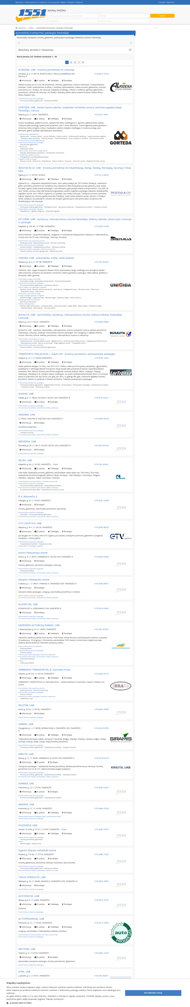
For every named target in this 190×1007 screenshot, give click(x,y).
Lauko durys (58, 289)
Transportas (43, 2)
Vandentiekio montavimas (55, 153)
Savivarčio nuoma (79, 161)
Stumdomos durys (27, 291)
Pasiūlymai (70, 2)
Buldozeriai (37, 161)
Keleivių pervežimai (27, 663)
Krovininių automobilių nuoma (74, 341)
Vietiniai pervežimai (51, 101)
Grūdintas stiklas (47, 306)
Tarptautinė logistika (53, 211)
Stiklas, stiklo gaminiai (26, 304)
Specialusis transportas (66, 207)
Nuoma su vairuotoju (58, 243)
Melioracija (23, 147)
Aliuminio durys (25, 289)
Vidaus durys (39, 291)
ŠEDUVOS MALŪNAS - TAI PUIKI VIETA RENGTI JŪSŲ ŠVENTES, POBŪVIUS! (75, 43)
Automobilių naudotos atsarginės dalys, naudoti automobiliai (40, 816)
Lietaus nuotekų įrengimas (97, 136)
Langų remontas (38, 298)
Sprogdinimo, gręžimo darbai (29, 155)
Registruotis (170, 2)
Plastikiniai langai (63, 298)
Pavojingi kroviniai (50, 207)
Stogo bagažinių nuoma (62, 343)
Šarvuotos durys (84, 289)
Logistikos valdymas (37, 211)
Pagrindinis (19, 2)
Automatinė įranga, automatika (29, 279)
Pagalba (63, 2)
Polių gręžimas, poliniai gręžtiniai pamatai (34, 157)
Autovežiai (23, 514)
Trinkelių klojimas (47, 138)
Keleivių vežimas (26, 247)
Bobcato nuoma (25, 161)
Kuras (21, 841)
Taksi (21, 661)
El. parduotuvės (53, 2)
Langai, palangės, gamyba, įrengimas (31, 295)
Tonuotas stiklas (49, 308)
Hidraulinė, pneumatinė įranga (29, 293)
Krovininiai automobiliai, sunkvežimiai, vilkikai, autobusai (38, 408)
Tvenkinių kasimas (61, 138)
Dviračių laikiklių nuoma (42, 341)
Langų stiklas (72, 306)
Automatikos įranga (27, 281)
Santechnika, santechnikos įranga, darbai (33, 151)
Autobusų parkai (26, 648)
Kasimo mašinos (57, 161)
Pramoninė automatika (63, 281)
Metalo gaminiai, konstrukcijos (29, 300)
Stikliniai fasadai (26, 308)
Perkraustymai (67, 385)
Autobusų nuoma (26, 243)
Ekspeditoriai (24, 211)
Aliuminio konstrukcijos (28, 302)
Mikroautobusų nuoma (41, 243)
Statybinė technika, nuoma (95, 161)
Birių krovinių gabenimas (28, 144)
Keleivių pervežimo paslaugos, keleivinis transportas (37, 249)
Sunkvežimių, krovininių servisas (52, 490)
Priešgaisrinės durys (70, 289)
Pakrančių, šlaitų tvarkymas (30, 138)
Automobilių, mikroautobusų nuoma (31, 241)
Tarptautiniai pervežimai (83, 207)
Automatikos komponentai (44, 281)
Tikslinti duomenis (31, 2)
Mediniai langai (50, 298)
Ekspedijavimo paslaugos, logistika (31, 209)
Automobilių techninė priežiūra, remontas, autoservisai (38, 481)
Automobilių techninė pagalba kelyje (31, 140)
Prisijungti (161, 2)
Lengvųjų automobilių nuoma (96, 341)
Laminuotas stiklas (60, 306)
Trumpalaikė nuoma (79, 343)
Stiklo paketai (38, 308)
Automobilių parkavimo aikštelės (30, 646)
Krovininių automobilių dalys (30, 490)
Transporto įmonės (100, 207)
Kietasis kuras (36, 844)
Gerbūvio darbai (36, 136)
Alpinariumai (24, 136)
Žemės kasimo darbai (96, 138)
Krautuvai (68, 161)
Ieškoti (162, 15)
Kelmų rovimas (62, 136)
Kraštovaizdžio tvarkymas (77, 136)
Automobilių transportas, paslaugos (31, 99)
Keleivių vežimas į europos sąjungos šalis (34, 251)
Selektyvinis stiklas (95, 306)
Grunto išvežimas (49, 136)
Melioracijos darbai (26, 149)
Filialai (55, 464)
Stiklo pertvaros (75, 298)
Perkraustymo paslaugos (81, 385)
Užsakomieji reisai (56, 251)
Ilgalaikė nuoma (56, 341)
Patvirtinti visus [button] (153, 993)
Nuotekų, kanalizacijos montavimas (32, 153)
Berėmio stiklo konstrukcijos (42, 289)
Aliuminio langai (25, 298)
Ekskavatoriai (46, 161)
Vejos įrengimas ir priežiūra (78, 138)
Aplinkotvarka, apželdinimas (29, 134)
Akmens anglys (25, 844)
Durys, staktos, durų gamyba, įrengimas (32, 287)
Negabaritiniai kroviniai (52, 385)
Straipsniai (79, 2)
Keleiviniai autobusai (27, 659)
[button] (63, 1003)
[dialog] (95, 993)
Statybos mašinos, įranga (27, 159)
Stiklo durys (95, 289)
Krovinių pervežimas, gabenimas (31, 101)
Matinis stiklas (83, 306)
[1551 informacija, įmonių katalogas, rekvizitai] (31, 15)
